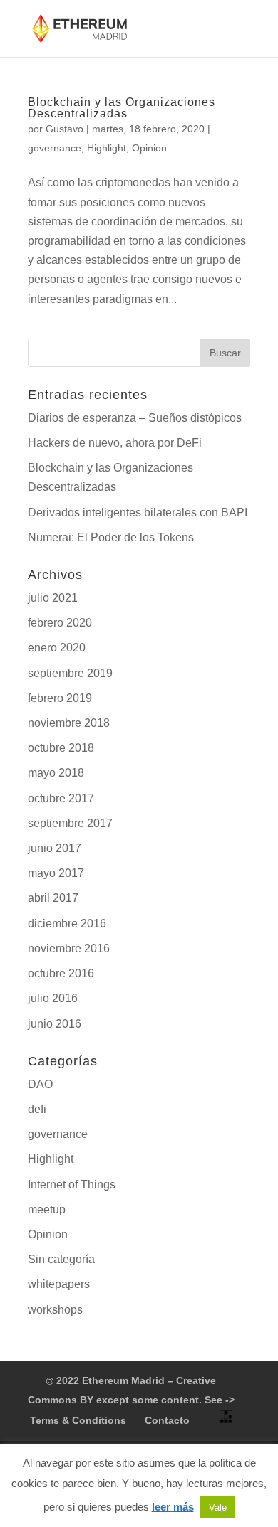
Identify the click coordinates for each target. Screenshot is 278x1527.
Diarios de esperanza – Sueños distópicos (135, 418)
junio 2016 (54, 1024)
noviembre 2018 (69, 723)
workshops (55, 1310)
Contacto (167, 1420)
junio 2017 (54, 848)
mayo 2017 (56, 873)
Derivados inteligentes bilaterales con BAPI (137, 512)
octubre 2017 (61, 798)
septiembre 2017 (70, 823)
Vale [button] (218, 1507)
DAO (40, 1084)
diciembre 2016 (67, 923)
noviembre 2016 (69, 948)
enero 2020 (57, 648)
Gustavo (64, 128)
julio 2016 (53, 998)
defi (37, 1109)
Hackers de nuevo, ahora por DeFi (115, 443)
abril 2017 (53, 898)
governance (54, 148)
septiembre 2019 (70, 673)
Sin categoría (61, 1259)
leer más (173, 1507)
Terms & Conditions (78, 1420)
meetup (47, 1209)
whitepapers (59, 1284)
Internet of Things (71, 1184)
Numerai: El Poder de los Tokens (111, 537)
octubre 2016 (61, 973)
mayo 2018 (56, 773)
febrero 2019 (60, 698)
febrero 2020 (60, 623)
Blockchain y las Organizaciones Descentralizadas (121, 107)
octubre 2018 (61, 748)
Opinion (149, 148)
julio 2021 (53, 598)
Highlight (106, 148)
